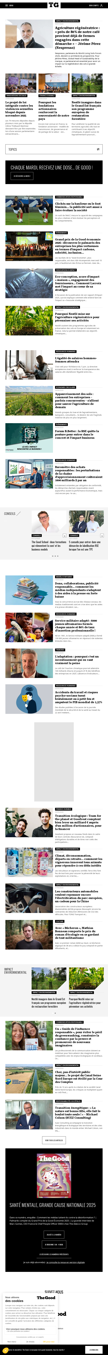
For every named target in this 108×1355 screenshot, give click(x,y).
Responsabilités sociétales (68, 1101)
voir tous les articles (54, 1140)
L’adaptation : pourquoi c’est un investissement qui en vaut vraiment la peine (77, 660)
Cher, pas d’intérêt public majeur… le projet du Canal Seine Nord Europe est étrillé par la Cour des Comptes (79, 1077)
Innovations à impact (66, 270)
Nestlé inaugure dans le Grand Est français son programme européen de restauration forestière (86, 110)
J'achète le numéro (54, 1234)
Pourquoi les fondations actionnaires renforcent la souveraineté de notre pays (53, 110)
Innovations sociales (16, 95)
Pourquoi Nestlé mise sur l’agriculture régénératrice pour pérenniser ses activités (77, 317)
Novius (60, 1328)
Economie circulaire (65, 387)
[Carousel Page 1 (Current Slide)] (50, 556)
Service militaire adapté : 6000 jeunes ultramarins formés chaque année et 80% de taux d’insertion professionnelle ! (76, 625)
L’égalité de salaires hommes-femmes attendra (76, 360)
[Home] (54, 8)
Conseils (37, 535)
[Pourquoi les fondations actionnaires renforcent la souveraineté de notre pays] (53, 83)
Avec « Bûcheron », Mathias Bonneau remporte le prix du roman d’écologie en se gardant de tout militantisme (77, 932)
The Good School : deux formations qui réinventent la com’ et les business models (49, 545)
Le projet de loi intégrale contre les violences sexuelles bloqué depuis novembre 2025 (19, 109)
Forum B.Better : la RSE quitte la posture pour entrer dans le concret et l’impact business (77, 434)
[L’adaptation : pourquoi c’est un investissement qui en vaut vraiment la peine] (29, 663)
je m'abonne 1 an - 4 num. (54, 1244)
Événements (61, 233)
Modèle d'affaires (64, 577)
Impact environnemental (67, 21)
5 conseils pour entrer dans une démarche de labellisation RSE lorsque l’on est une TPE (84, 545)
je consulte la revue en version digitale (66, 1262)
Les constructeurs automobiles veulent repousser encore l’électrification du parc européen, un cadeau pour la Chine (79, 896)
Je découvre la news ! (22, 176)
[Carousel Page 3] (55, 556)
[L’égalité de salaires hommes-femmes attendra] (29, 365)
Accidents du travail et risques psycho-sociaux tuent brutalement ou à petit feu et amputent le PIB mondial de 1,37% (78, 697)
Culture (59, 921)
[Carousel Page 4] (57, 556)
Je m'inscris (94, 1349)
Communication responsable (69, 197)
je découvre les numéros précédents (54, 1254)
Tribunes (60, 650)
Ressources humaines (65, 351)
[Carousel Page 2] (52, 556)
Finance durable (47, 95)
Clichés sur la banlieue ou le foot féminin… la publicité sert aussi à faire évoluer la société (78, 207)
